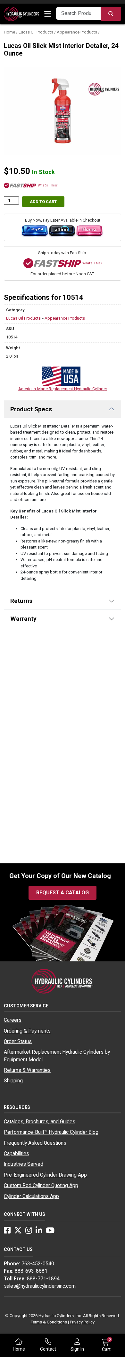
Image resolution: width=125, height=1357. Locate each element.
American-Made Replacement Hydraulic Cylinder (62, 388)
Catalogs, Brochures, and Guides (39, 1122)
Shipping (13, 1081)
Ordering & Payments (27, 1031)
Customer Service (26, 1005)
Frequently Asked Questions (35, 1143)
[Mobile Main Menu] (47, 14)
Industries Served (23, 1164)
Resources (17, 1107)
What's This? (47, 185)
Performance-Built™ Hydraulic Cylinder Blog (51, 1132)
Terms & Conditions (49, 1322)
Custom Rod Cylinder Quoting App (41, 1185)
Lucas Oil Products (36, 32)
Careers (12, 1020)
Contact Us (18, 1249)
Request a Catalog (62, 893)
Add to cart (43, 201)
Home (9, 32)
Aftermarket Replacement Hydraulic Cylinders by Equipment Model (57, 1055)
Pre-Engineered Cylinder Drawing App (45, 1175)
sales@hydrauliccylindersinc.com (40, 1286)
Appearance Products (77, 32)
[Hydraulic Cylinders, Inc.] (21, 13)
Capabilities (16, 1153)
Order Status (18, 1041)
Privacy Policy (82, 1322)
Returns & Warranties (27, 1070)
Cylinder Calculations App (31, 1196)
